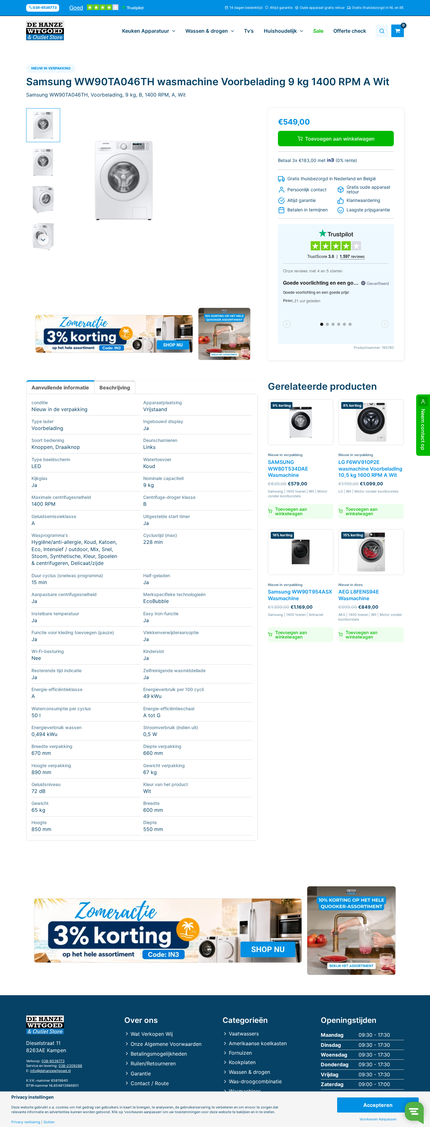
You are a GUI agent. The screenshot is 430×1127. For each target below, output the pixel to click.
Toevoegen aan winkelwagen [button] (291, 511)
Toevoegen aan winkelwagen (340, 139)
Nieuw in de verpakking (59, 409)
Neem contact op (423, 429)
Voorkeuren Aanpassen (377, 1119)
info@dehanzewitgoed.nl (50, 1070)
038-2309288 (70, 1065)
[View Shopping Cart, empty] (397, 31)
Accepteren (378, 1105)
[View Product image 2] (43, 162)
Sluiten (48, 1122)
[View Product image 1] (43, 125)
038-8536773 (53, 1061)
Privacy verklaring (25, 1122)
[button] (172, 30)
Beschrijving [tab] (114, 387)
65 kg (38, 810)
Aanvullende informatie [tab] (60, 387)
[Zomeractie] (114, 334)
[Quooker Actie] (224, 334)
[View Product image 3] (43, 199)
